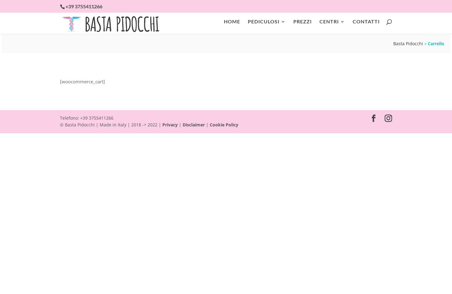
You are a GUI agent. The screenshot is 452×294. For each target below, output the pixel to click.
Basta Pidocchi (408, 43)
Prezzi (302, 21)
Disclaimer (194, 125)
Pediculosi (264, 21)
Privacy (170, 125)
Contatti (366, 21)
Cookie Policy (224, 125)
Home (232, 21)
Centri (329, 21)
